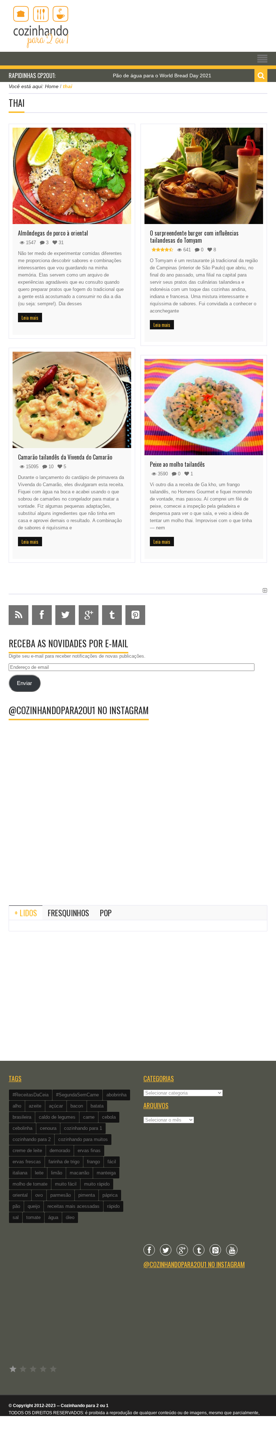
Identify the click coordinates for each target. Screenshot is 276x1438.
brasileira (22, 1117)
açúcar (56, 1106)
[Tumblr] (198, 1250)
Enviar (24, 683)
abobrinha (116, 1094)
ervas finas (89, 1150)
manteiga (106, 1172)
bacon (76, 1106)
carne (89, 1117)
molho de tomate (30, 1184)
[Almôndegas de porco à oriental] (72, 176)
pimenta (86, 1195)
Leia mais (30, 317)
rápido (113, 1206)
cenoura (48, 1128)
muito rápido (97, 1184)
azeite (35, 1106)
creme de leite (27, 1150)
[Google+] (182, 1250)
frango (93, 1161)
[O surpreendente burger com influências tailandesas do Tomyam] (203, 176)
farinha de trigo (64, 1161)
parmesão (60, 1195)
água (53, 1217)
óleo (70, 1217)
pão (16, 1206)
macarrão (79, 1172)
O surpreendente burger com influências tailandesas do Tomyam (194, 237)
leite (39, 1172)
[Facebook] (149, 1250)
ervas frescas (27, 1161)
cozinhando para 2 (32, 1139)
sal (16, 1217)
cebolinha (22, 1128)
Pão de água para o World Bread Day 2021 (139, 75)
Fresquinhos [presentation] (68, 912)
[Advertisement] (138, 840)
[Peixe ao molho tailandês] (203, 407)
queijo (34, 1206)
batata (97, 1106)
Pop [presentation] (106, 912)
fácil (111, 1161)
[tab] (25, 912)
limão (56, 1172)
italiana (20, 1172)
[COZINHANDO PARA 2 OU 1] (41, 26)
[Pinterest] (215, 1250)
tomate (33, 1217)
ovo (39, 1195)
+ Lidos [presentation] (25, 912)
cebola (109, 1117)
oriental (20, 1195)
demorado (60, 1150)
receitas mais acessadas (73, 1206)
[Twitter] (165, 1250)
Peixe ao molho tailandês (177, 464)
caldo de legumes (57, 1117)
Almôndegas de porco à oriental (53, 233)
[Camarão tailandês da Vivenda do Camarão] (72, 400)
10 (50, 466)
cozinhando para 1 (83, 1128)
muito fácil (66, 1184)
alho (17, 1106)
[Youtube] (232, 1250)
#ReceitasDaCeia (31, 1094)
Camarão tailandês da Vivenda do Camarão (65, 457)
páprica (110, 1195)
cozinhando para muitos (83, 1139)
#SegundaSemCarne (77, 1094)
